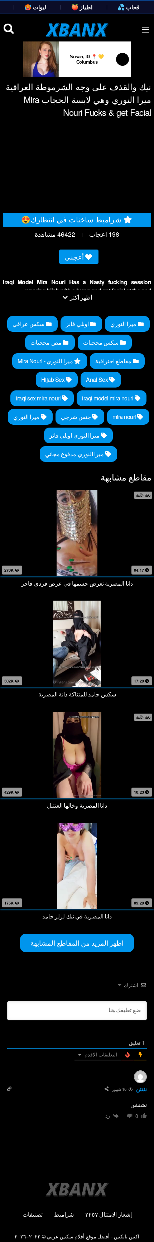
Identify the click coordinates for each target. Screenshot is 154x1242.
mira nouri (125, 417)
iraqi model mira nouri (108, 398)
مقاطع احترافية (114, 361)
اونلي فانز (78, 324)
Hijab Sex (53, 379)
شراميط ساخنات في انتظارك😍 (72, 219)
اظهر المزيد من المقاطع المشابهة (77, 942)
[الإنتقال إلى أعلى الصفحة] (142, 1226)
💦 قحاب (128, 7)
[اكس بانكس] (77, 30)
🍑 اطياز (81, 7)
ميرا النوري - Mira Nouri (46, 361)
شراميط (64, 1214)
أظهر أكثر (80, 297)
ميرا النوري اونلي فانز (75, 435)
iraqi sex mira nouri (39, 398)
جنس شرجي (76, 417)
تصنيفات (33, 1214)
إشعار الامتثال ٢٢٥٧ (108, 1214)
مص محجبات (46, 342)
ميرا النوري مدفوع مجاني (75, 454)
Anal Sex (97, 379)
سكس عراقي (29, 324)
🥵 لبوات (35, 7)
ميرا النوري (124, 324)
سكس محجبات (101, 342)
